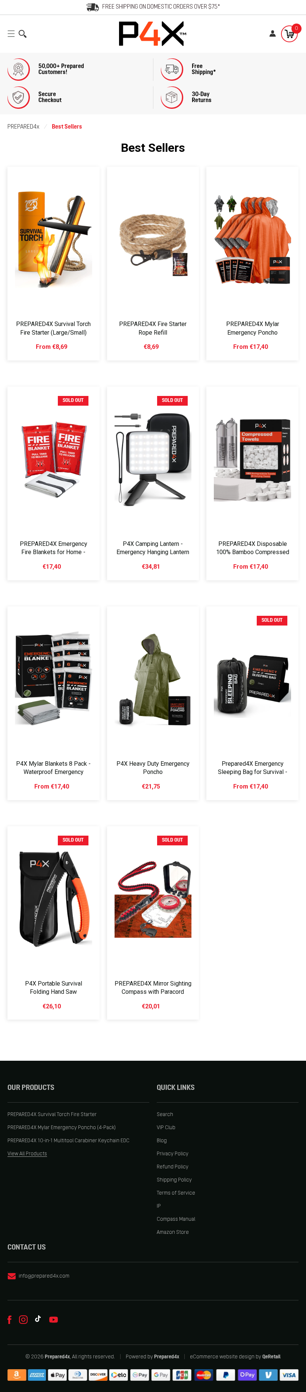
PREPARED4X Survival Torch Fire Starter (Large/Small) (53, 328)
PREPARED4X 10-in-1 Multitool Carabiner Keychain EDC (68, 1141)
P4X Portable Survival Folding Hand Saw (53, 987)
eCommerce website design (222, 1357)
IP (159, 1206)
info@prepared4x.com (44, 1276)
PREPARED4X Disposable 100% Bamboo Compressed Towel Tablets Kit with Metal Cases (253, 556)
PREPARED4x (23, 127)
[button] (13, 33)
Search (165, 1115)
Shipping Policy (174, 1180)
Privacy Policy (172, 1154)
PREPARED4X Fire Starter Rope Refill (153, 328)
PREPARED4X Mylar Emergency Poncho (252, 328)
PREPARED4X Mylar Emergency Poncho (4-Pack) (61, 1128)
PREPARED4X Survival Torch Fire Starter (52, 1115)
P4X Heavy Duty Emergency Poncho (153, 767)
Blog (162, 1141)
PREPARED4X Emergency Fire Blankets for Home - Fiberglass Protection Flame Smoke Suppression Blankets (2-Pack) (53, 560)
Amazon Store (173, 1232)
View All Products (27, 1154)
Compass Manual (176, 1219)
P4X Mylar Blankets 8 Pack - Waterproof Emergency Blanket (53, 772)
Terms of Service (176, 1193)
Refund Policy (172, 1167)
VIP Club (166, 1128)
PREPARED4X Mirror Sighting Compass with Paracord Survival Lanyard (153, 992)
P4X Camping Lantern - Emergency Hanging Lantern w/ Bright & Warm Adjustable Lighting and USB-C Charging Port (153, 560)
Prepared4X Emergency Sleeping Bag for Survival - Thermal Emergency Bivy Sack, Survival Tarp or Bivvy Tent (252, 780)
